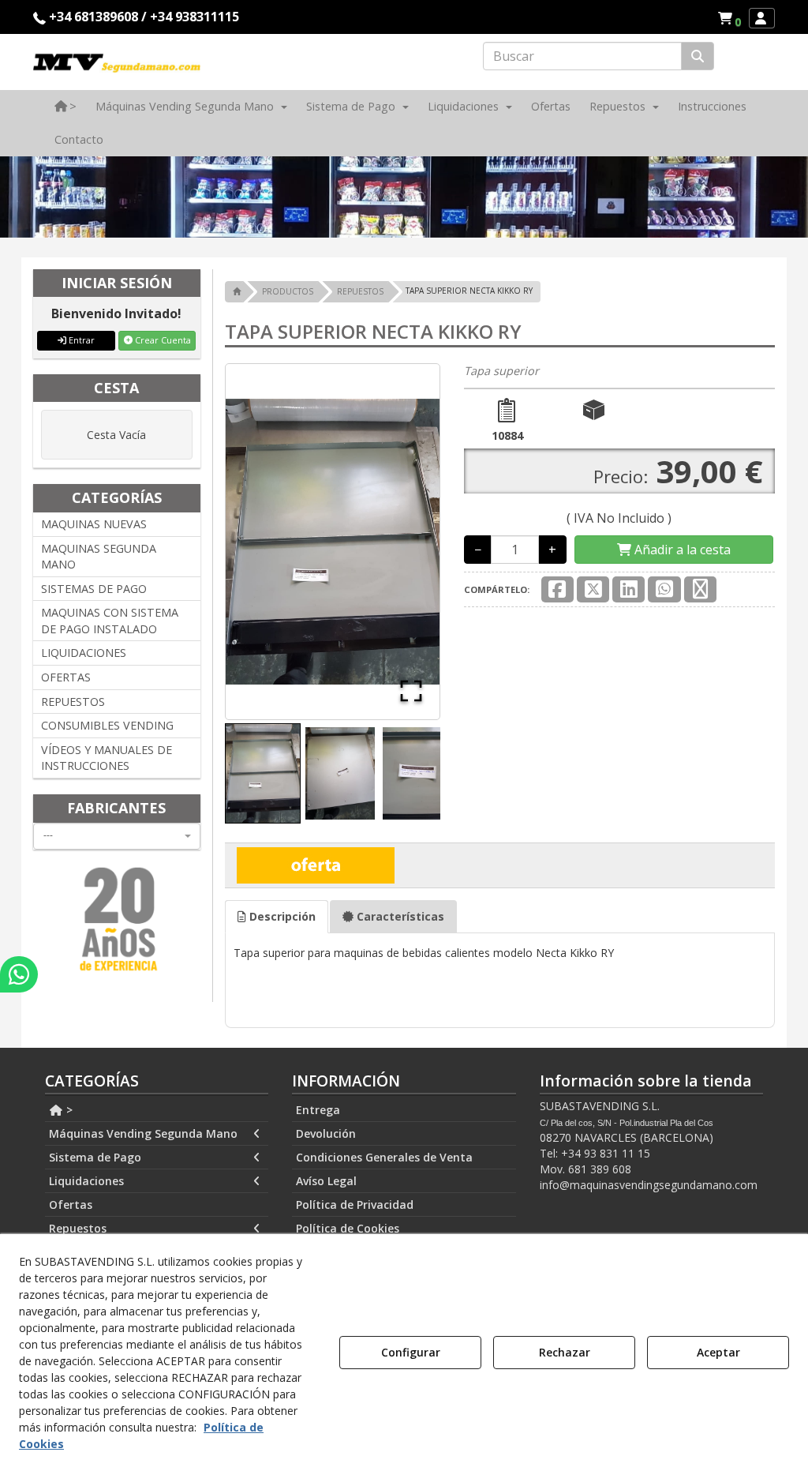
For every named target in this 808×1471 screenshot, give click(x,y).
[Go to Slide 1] (263, 773)
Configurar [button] (410, 1352)
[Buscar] (697, 56)
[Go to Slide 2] (340, 773)
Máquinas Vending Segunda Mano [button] (143, 1133)
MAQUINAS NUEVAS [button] (94, 523)
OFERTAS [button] (66, 677)
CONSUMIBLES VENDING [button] (107, 725)
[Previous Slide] (260, 541)
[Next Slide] (405, 541)
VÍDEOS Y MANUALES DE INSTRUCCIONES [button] (106, 758)
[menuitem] (729, 18)
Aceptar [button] (718, 1352)
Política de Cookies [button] (347, 1228)
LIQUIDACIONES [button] (83, 652)
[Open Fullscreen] (411, 690)
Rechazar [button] (564, 1352)
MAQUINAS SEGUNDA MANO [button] (98, 556)
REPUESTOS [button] (73, 701)
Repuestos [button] (78, 1228)
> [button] (68, 1109)
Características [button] (399, 916)
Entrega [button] (318, 1109)
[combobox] (116, 836)
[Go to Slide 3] (417, 773)
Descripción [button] (281, 916)
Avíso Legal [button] (326, 1180)
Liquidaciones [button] (86, 1180)
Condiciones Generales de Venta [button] (384, 1157)
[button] (732, 18)
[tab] (276, 916)
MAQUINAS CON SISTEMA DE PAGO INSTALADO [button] (109, 620)
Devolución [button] (326, 1133)
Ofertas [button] (70, 1204)
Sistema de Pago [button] (95, 1157)
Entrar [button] (80, 340)
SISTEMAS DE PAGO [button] (94, 588)
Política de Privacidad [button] (354, 1204)
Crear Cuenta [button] (162, 340)
